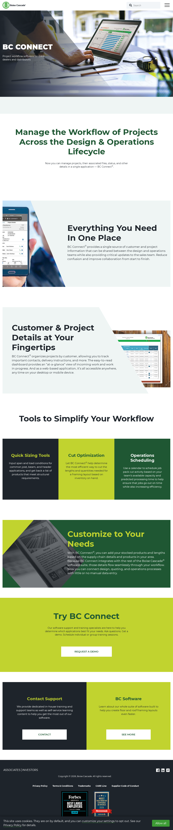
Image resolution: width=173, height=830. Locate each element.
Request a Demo (86, 651)
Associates (11, 770)
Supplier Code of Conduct (125, 786)
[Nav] (167, 5)
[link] (157, 770)
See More (128, 734)
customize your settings (98, 821)
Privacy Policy (12, 825)
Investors (30, 770)
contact (44, 734)
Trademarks (84, 786)
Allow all (160, 823)
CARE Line (101, 786)
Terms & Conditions (63, 786)
